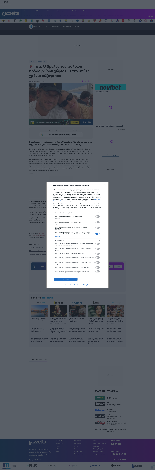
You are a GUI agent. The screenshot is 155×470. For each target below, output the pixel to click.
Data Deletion (68, 285)
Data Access (77, 285)
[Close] (105, 185)
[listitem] (77, 213)
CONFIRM (66, 279)
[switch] (97, 216)
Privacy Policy (86, 285)
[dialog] (77, 235)
